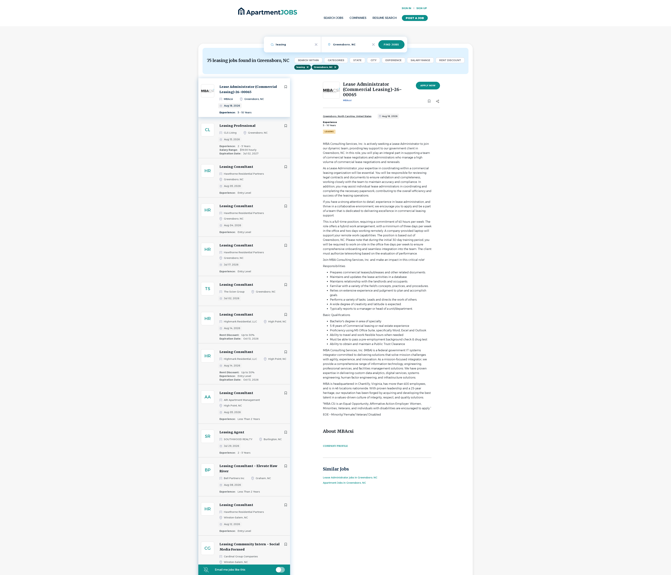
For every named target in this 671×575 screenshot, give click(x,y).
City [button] (373, 60)
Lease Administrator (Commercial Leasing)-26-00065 (248, 89)
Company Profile (335, 445)
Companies (357, 18)
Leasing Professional (237, 126)
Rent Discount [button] (450, 60)
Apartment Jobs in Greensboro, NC (344, 482)
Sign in (406, 8)
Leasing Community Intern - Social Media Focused (249, 546)
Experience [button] (393, 60)
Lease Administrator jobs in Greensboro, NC (350, 477)
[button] (437, 101)
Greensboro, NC (323, 67)
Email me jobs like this (230, 569)
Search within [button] (308, 60)
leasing (300, 67)
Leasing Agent (231, 432)
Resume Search (385, 18)
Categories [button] (336, 60)
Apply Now (427, 85)
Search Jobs (333, 18)
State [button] (357, 60)
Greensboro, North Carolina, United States (347, 116)
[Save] (285, 86)
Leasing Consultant (236, 167)
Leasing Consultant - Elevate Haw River (248, 468)
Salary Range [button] (420, 60)
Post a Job (415, 18)
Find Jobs (391, 44)
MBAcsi (347, 100)
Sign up (421, 8)
